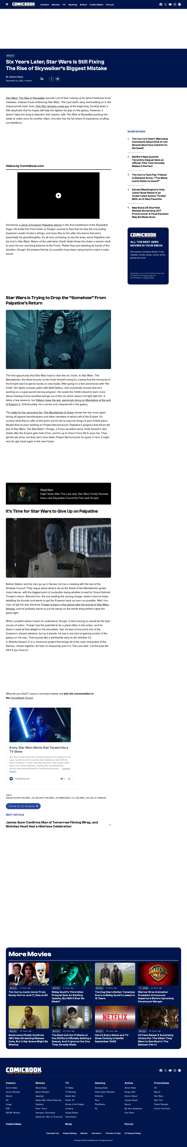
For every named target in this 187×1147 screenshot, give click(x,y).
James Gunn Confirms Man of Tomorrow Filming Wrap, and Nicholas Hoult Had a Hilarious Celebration (52, 824)
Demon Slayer (131, 1096)
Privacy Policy (149, 277)
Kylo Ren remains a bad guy (52, 106)
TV (64, 4)
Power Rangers (161, 1104)
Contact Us (52, 1133)
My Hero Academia (133, 1108)
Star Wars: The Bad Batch (32, 797)
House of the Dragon (74, 1104)
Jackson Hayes (16, 76)
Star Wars (158, 1096)
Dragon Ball (130, 1091)
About (83, 1133)
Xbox (97, 1100)
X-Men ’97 (69, 1100)
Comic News (11, 1087)
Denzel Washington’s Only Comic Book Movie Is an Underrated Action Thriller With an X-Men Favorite (149, 194)
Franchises (161, 1083)
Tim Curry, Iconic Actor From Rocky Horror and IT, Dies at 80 (28, 994)
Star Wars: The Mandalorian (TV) (60, 797)
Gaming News (101, 1087)
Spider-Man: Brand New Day (49, 1100)
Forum (110, 4)
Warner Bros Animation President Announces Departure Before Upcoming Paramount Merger (156, 997)
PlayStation (100, 1104)
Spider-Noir (70, 1096)
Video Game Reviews (105, 1091)
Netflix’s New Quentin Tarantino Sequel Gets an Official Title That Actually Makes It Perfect (148, 161)
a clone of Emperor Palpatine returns (40, 225)
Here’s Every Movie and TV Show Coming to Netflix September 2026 (111, 1038)
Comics (44, 4)
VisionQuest (70, 1116)
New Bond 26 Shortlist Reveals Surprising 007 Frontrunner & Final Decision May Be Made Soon (150, 212)
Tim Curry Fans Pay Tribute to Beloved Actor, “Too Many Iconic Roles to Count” (150, 178)
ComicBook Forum (22, 698)
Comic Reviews (13, 1091)
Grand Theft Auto (162, 1108)
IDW (8, 1108)
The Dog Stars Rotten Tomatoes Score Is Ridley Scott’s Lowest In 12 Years (115, 995)
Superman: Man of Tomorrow (49, 1116)
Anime (83, 4)
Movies (56, 4)
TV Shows (143, 988)
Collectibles (96, 4)
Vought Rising (71, 1112)
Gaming (72, 4)
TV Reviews (70, 1091)
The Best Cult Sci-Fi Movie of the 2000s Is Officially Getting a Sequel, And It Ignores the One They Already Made (71, 1040)
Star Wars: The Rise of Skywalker (25, 98)
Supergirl (40, 1096)
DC (7, 1100)
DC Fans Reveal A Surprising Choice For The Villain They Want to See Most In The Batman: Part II (155, 1040)
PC (96, 1108)
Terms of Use (148, 275)
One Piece (129, 1112)
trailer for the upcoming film (42, 412)
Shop (68, 1124)
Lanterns (69, 1108)
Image (9, 1104)
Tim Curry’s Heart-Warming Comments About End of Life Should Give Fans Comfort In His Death (150, 143)
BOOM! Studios (13, 1112)
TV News (69, 1087)
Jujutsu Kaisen (131, 1100)
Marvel (9, 1096)
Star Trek (158, 1100)
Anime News (130, 1087)
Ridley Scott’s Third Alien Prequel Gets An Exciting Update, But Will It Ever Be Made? (68, 997)
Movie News (41, 1087)
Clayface (40, 1104)
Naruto (128, 1104)
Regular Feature (13, 797)
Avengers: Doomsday (45, 1112)
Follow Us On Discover (22, 806)
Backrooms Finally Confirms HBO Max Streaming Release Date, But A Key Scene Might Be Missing (28, 1040)
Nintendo (99, 1096)
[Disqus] (58, 867)
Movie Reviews (42, 1091)
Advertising (69, 1133)
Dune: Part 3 (41, 1108)
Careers (96, 1133)
